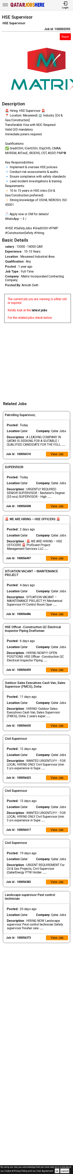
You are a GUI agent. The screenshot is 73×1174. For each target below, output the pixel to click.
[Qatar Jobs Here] (27, 6)
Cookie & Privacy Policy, (16, 1171)
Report (65, 36)
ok (57, 1170)
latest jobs (39, 310)
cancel (65, 1170)
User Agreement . (45, 1171)
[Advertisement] (36, 359)
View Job (57, 454)
